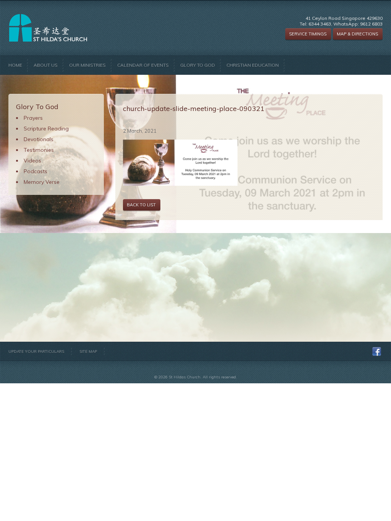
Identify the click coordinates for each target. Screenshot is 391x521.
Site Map (88, 351)
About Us (46, 65)
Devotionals (38, 139)
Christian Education (252, 65)
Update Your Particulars (36, 351)
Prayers (33, 117)
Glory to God (197, 65)
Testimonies (39, 149)
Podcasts (35, 171)
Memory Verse (42, 181)
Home (15, 65)
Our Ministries (87, 65)
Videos (32, 160)
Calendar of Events (143, 65)
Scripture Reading (46, 128)
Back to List (141, 204)
